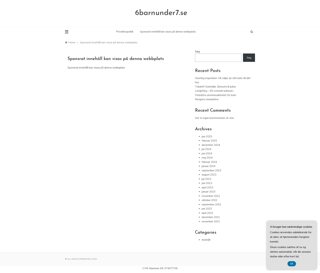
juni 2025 (207, 136)
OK (291, 263)
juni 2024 (207, 153)
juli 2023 (206, 178)
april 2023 (207, 187)
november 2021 (211, 221)
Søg (197, 51)
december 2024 (211, 144)
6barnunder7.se (161, 13)
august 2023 (209, 174)
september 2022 (211, 204)
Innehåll (206, 239)
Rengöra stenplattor (207, 99)
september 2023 (211, 170)
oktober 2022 (209, 200)
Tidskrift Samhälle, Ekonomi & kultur (215, 86)
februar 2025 (209, 140)
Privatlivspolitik (124, 31)
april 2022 (207, 212)
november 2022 (211, 196)
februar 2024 (209, 162)
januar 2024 (208, 166)
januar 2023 (208, 191)
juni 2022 (207, 208)
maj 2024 (207, 157)
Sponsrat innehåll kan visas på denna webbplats (168, 31)
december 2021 (211, 217)
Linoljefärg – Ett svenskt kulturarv (214, 90)
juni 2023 (207, 183)
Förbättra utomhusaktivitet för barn (215, 95)
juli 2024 (206, 149)
